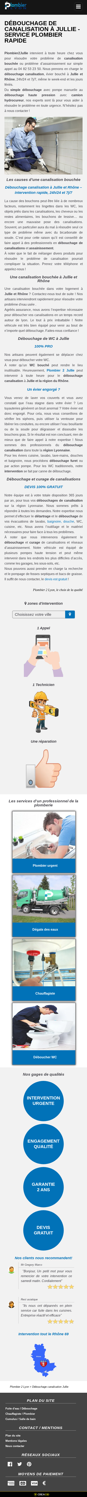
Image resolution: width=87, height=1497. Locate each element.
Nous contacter (14, 1446)
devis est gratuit (56, 579)
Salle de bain (27, 1419)
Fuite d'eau (12, 1408)
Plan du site (12, 1435)
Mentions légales (16, 1440)
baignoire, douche (60, 521)
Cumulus (11, 1419)
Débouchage (29, 1408)
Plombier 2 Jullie (60, 370)
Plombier (29, 1413)
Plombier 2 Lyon (19, 1386)
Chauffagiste (13, 1413)
